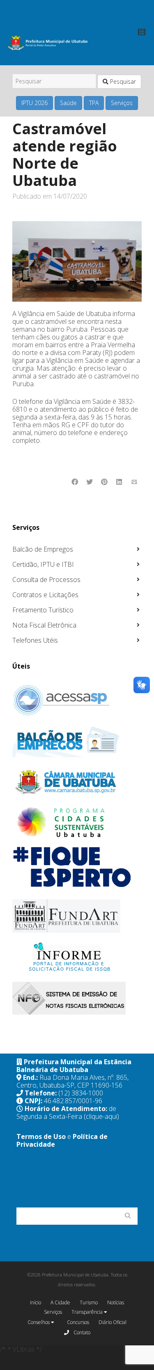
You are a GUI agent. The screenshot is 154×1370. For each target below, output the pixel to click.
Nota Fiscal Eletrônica (44, 625)
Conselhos (39, 1322)
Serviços (122, 103)
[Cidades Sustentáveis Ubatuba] (76, 822)
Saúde (68, 103)
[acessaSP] (76, 700)
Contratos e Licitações (45, 594)
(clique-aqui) (101, 1116)
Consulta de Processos (46, 579)
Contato (81, 1332)
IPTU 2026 (34, 103)
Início (35, 1302)
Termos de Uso (41, 1136)
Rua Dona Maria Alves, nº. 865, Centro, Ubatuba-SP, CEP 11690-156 (72, 1081)
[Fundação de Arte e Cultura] (76, 916)
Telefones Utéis (35, 640)
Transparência (87, 1311)
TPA (94, 103)
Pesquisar (122, 81)
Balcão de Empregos (42, 549)
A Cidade (60, 1302)
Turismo (89, 1302)
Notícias (115, 1302)
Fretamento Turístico (43, 609)
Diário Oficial (112, 1322)
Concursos (78, 1322)
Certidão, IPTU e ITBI (43, 564)
